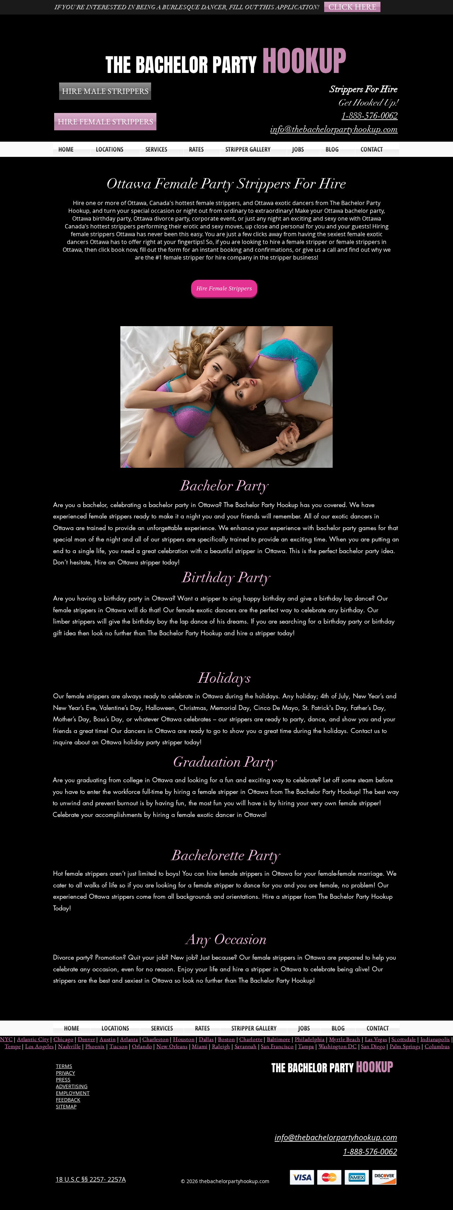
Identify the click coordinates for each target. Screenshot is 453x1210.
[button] (161, 149)
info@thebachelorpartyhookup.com (334, 129)
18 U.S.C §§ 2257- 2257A (91, 1179)
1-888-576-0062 (370, 115)
